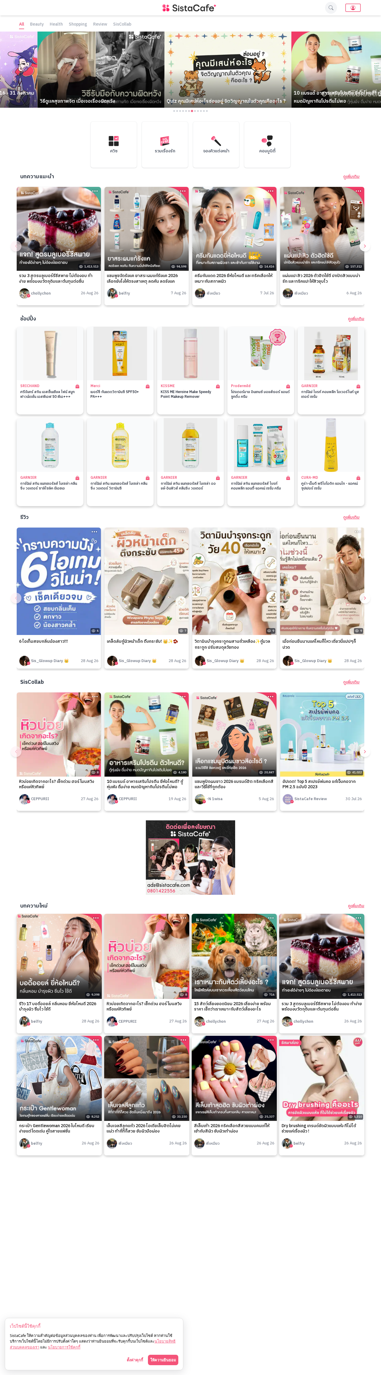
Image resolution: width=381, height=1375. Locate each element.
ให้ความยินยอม (163, 1360)
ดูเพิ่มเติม (351, 177)
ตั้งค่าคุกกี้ (135, 1360)
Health (56, 24)
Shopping (78, 24)
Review (100, 24)
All (21, 24)
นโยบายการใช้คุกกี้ (64, 1347)
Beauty (37, 24)
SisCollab (122, 24)
